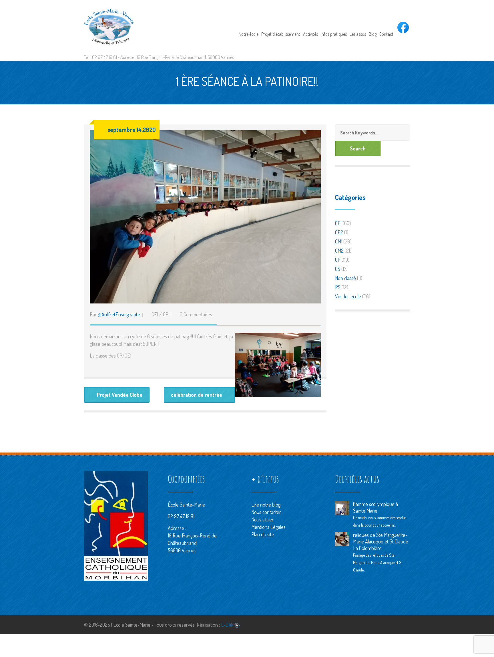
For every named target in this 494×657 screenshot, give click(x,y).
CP (165, 314)
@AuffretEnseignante (119, 314)
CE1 (155, 314)
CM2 (339, 250)
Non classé (345, 278)
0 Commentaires (196, 314)
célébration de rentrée (196, 395)
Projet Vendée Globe (119, 395)
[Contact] (386, 26)
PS (337, 287)
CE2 (339, 232)
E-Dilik (227, 625)
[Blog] (372, 26)
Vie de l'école (348, 296)
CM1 (338, 241)
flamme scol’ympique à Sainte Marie (375, 507)
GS (337, 269)
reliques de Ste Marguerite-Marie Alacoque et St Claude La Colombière (380, 541)
